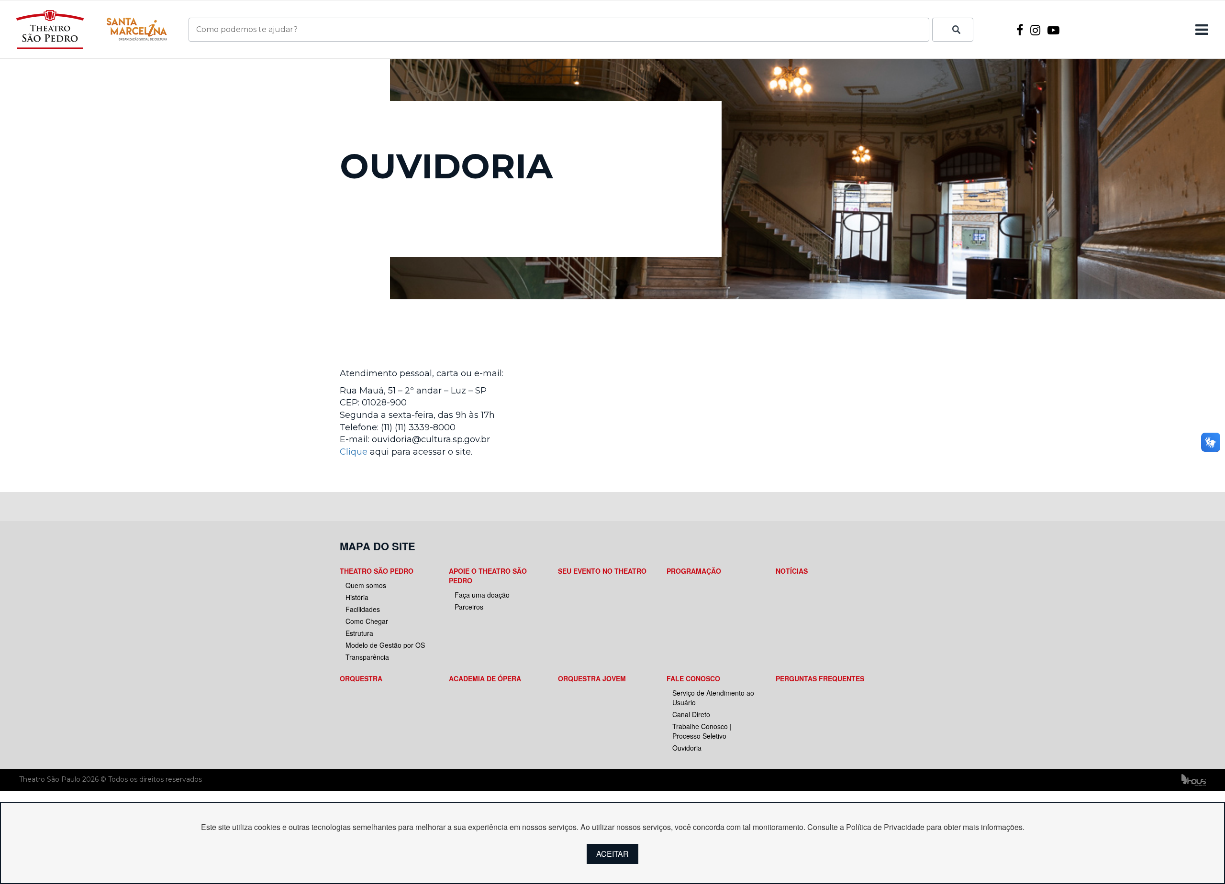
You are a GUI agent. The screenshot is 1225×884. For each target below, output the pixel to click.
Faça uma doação (482, 595)
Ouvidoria (687, 748)
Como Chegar (366, 621)
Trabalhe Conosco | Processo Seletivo (702, 731)
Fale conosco (693, 678)
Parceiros (469, 606)
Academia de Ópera (485, 678)
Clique (354, 452)
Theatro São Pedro (376, 571)
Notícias (792, 571)
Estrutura (359, 633)
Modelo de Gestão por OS (385, 645)
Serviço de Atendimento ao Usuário (713, 697)
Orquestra (361, 678)
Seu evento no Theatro (602, 571)
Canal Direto (691, 714)
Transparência (367, 657)
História (356, 597)
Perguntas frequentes (820, 678)
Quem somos (365, 585)
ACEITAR (612, 853)
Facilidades (362, 609)
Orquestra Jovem (592, 678)
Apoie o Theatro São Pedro (488, 575)
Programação (694, 571)
